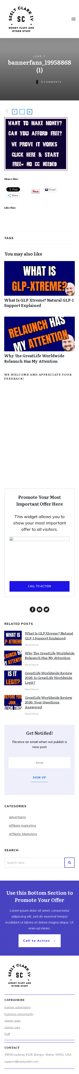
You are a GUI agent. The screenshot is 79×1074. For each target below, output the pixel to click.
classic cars (12, 1027)
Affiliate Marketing (23, 834)
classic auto (12, 1020)
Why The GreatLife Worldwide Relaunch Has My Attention (39, 342)
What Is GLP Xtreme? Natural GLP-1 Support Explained (39, 286)
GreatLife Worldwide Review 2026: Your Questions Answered (48, 702)
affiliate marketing (22, 825)
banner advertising (17, 1007)
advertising (17, 817)
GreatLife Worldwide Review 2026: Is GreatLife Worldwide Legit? (48, 677)
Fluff (7, 1034)
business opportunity (18, 1014)
